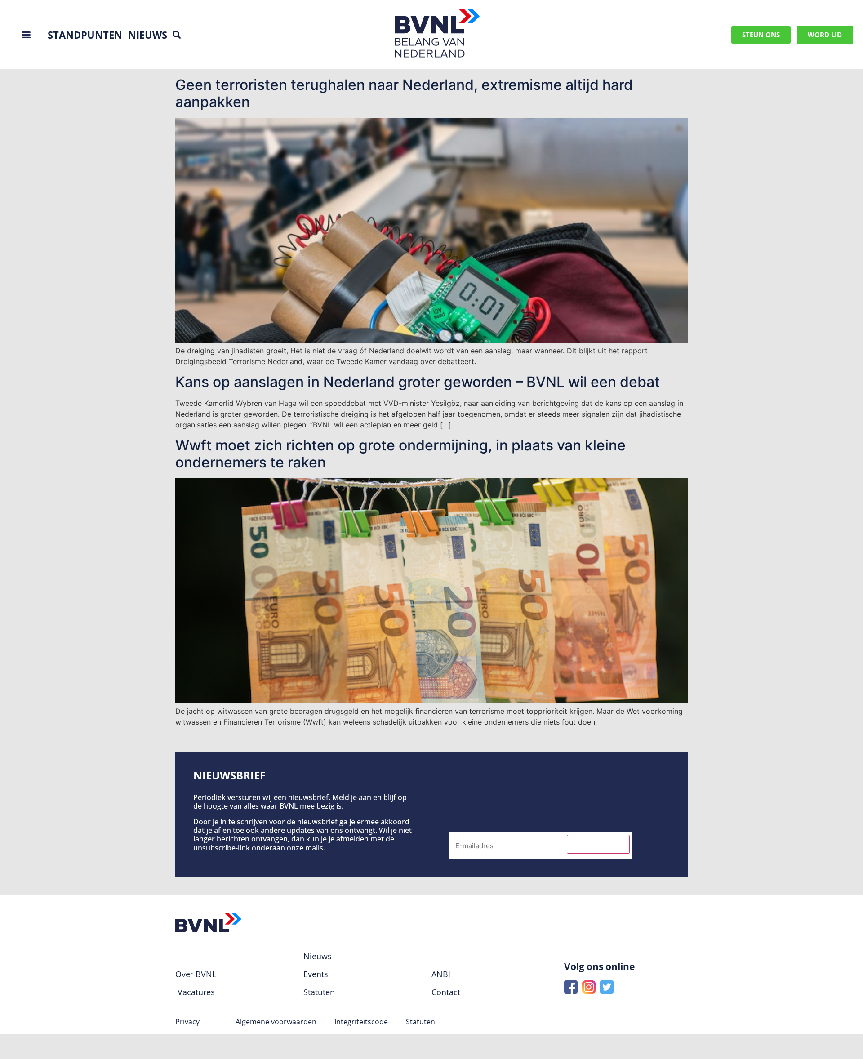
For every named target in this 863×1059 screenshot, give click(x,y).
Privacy (187, 1022)
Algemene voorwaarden (276, 1022)
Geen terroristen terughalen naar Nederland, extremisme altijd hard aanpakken (404, 93)
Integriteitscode (361, 1022)
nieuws (147, 34)
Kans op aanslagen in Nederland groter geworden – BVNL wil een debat (417, 382)
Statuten (420, 1022)
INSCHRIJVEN (598, 844)
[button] (176, 34)
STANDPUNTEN (85, 34)
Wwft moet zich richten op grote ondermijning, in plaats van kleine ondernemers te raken (400, 453)
